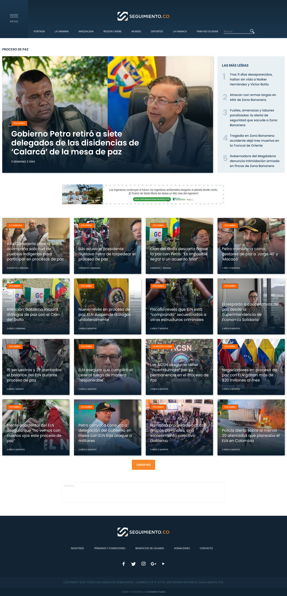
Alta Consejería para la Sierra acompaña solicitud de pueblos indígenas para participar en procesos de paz (35, 251)
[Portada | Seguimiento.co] (143, 16)
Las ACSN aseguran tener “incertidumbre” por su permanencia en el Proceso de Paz (179, 372)
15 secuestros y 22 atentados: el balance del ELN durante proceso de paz (34, 375)
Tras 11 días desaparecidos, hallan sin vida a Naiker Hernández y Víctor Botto (251, 79)
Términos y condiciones (109, 548)
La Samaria (62, 31)
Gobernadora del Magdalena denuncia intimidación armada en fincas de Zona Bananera (254, 161)
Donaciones (182, 548)
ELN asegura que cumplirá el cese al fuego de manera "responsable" (105, 375)
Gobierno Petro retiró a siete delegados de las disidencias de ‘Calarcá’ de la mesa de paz (75, 142)
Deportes (157, 31)
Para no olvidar (207, 31)
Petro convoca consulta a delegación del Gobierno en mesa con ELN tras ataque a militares (105, 433)
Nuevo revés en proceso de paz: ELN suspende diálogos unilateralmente (104, 314)
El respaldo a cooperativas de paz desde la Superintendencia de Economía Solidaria (250, 311)
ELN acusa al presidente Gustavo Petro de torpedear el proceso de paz (107, 254)
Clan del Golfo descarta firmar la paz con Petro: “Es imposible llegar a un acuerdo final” (179, 254)
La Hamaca (180, 31)
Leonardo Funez (155, 592)
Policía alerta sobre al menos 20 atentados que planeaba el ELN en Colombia (251, 435)
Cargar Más (143, 464)
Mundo (136, 31)
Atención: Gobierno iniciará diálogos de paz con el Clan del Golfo (33, 314)
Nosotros (77, 548)
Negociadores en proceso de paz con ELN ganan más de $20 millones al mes (249, 375)
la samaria (15, 225)
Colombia (19, 123)
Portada (39, 31)
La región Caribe (162, 346)
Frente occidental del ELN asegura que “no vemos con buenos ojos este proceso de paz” (34, 433)
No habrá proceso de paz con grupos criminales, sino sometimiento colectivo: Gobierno (178, 433)
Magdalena (85, 31)
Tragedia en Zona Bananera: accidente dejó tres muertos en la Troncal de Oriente (254, 140)
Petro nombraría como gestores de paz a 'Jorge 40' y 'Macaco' (250, 254)
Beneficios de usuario (149, 548)
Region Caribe (113, 31)
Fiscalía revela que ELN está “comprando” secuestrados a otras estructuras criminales (178, 314)
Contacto (206, 548)
